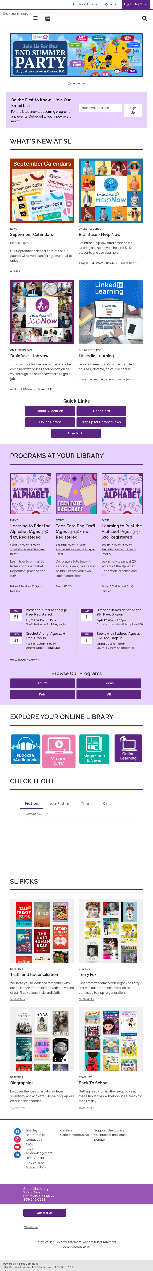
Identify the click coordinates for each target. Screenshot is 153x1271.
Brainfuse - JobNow (29, 355)
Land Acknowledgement (39, 1151)
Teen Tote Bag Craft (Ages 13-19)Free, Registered (75, 532)
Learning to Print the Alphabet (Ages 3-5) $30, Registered (30, 532)
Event (14, 520)
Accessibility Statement (99, 1242)
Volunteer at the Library (110, 1135)
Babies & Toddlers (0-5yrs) (26, 586)
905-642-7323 (34, 1199)
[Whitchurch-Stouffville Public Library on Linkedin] (17, 1154)
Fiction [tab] (31, 803)
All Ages (15, 271)
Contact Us (34, 1139)
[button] (110, 4)
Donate (99, 1139)
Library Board (35, 1158)
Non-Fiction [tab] (59, 803)
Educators (97, 263)
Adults (14, 389)
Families (15, 591)
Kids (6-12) (112, 263)
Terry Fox (88, 974)
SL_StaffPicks (17, 999)
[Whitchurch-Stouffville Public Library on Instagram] (17, 1139)
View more (23, 660)
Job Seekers (28, 389)
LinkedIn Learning (96, 355)
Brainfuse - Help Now (100, 234)
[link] (85, 4)
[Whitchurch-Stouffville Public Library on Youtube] (17, 1147)
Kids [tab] (107, 803)
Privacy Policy (35, 1162)
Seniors (110, 379)
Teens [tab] (86, 803)
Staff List (16, 969)
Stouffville (31, 1227)
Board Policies (35, 1135)
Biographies (21, 1082)
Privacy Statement (68, 1242)
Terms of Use (45, 1242)
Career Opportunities (75, 1135)
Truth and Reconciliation (34, 974)
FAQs (29, 1144)
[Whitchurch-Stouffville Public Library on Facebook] (17, 1131)
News (13, 228)
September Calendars (31, 234)
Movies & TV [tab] (37, 814)
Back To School (94, 1082)
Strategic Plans (36, 1167)
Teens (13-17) (129, 263)
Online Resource (90, 228)
